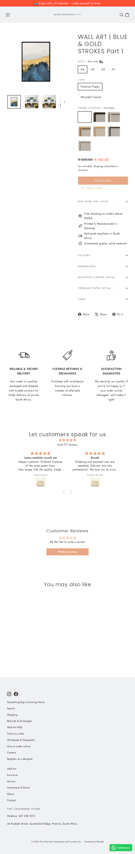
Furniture (12, 775)
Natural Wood (84, 131)
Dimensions (87, 266)
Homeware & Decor (18, 788)
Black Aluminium (113, 131)
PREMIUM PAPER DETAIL (94, 288)
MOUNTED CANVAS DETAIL (96, 277)
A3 (93, 69)
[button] (64, 491)
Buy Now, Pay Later (93, 201)
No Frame (84, 117)
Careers (11, 752)
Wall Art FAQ (14, 727)
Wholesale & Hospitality (21, 740)
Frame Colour (96, 108)
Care (81, 299)
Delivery (84, 255)
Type (81, 80)
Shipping (98, 166)
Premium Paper (90, 87)
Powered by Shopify (94, 841)
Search (11, 708)
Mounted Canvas (91, 97)
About (10, 794)
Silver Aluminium (84, 145)
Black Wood (99, 117)
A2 (103, 69)
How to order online (19, 746)
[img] (67, 440)
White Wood (113, 117)
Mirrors (11, 781)
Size (88, 61)
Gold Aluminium (99, 131)
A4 (82, 69)
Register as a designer (20, 759)
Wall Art (11, 769)
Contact (11, 800)
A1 (113, 69)
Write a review (67, 552)
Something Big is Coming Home (26, 702)
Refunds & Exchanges (19, 721)
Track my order (15, 734)
